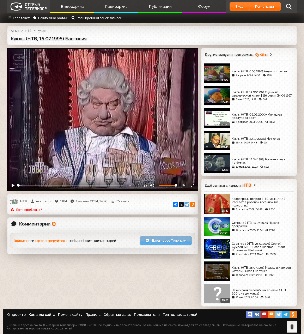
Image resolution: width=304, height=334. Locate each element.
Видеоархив (72, 6)
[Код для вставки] (183, 185)
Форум (204, 6)
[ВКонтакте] (175, 204)
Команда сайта (42, 315)
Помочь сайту (70, 315)
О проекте (16, 315)
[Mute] (152, 185)
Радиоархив (116, 6)
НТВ (28, 30)
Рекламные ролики (53, 18)
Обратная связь (117, 315)
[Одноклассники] (192, 204)
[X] (181, 204)
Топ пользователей (180, 315)
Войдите (21, 241)
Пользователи (147, 315)
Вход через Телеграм (168, 240)
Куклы (42, 30)
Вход (239, 6)
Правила (93, 315)
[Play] (13, 185)
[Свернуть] (192, 185)
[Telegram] (186, 204)
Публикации (160, 6)
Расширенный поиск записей (99, 18)
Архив (15, 30)
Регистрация (265, 6)
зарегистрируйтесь (50, 241)
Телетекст (21, 18)
